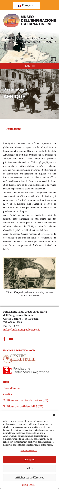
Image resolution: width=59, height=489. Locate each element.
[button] (54, 414)
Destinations (15, 89)
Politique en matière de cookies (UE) (25, 400)
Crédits (7, 394)
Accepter (29, 459)
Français (27, 5)
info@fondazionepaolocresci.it (21, 329)
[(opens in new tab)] (19, 357)
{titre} (25, 484)
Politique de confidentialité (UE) (23, 406)
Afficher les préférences (29, 477)
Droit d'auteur (12, 388)
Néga (30, 468)
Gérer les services (29, 450)
